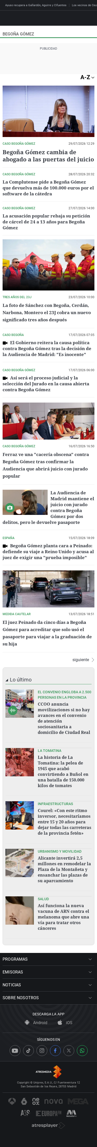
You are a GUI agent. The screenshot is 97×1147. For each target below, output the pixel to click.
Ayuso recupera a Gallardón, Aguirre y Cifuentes (35, 5)
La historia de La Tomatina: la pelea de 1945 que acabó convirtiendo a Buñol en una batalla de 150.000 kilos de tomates (63, 771)
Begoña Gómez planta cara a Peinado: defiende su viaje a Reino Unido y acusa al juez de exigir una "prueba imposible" (48, 551)
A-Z (85, 77)
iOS (68, 1022)
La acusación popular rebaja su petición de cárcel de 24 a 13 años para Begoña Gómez (46, 222)
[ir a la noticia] (19, 703)
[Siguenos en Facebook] (55, 1050)
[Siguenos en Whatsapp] (82, 1050)
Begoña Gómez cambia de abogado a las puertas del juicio (48, 155)
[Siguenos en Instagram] (41, 1050)
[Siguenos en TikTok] (28, 1050)
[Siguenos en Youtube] (15, 1050)
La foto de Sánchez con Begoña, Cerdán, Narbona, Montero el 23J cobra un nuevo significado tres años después (47, 312)
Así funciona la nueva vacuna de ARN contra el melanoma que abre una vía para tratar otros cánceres (63, 917)
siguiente (80, 660)
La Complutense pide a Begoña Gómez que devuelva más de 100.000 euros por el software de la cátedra (48, 188)
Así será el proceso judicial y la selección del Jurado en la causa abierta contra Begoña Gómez (46, 384)
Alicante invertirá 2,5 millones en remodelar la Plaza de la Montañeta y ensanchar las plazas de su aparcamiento (64, 869)
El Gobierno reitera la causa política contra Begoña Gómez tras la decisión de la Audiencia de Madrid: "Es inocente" (47, 348)
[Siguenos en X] (68, 1050)
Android (39, 1022)
